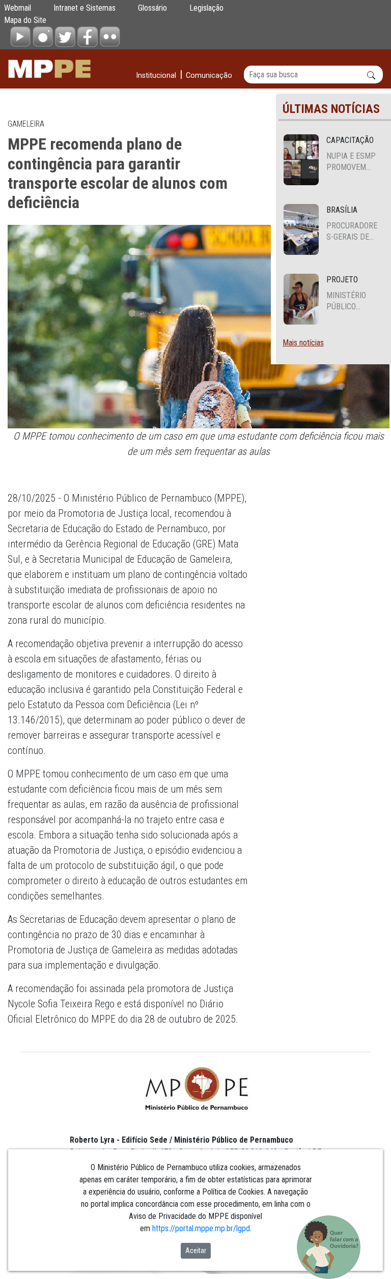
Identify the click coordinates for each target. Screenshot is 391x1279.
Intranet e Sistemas (84, 8)
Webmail (17, 8)
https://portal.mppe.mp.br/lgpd (201, 1228)
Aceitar (195, 1250)
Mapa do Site (25, 20)
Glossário (152, 8)
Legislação (206, 8)
